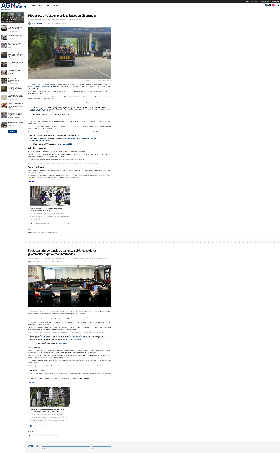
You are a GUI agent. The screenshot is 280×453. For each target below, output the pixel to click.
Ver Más (12, 131)
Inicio (33, 5)
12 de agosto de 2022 (49, 23)
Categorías (56, 5)
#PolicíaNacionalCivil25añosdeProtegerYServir (80, 139)
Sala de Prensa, (87, 355)
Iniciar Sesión (276, 1)
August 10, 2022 (61, 343)
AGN (45, 311)
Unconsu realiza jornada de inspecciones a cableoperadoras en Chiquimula (15, 88)
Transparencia (64, 261)
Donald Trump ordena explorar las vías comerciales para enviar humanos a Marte (15, 64)
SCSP (109, 311)
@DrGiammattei (44, 336)
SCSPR (43, 448)
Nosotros (40, 5)
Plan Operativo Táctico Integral (49, 232)
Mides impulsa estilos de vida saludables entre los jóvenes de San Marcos (15, 72)
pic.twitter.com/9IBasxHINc (71, 339)
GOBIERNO (58, 261)
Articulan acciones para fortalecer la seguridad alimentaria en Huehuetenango (15, 124)
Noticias (48, 5)
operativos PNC (36, 232)
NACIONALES (58, 23)
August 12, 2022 (66, 114)
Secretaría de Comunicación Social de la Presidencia (45, 435)
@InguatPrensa (79, 336)
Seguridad (64, 23)
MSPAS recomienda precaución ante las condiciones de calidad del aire (15, 97)
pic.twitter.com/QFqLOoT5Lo (40, 111)
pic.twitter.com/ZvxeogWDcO (40, 140)
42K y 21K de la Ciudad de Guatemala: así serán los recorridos (13, 80)
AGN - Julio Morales (37, 23)
